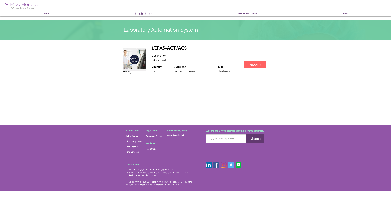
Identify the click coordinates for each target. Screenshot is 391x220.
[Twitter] (231, 165)
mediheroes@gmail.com (161, 169)
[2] (238, 165)
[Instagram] (224, 165)
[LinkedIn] (209, 165)
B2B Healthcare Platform (23, 8)
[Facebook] (216, 165)
